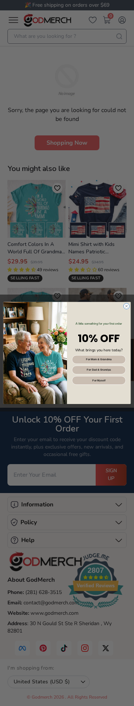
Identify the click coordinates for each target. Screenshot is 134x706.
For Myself (98, 380)
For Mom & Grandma (99, 359)
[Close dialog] (127, 306)
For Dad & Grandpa (99, 369)
